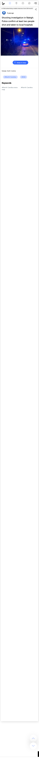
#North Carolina (10, 77)
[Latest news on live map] (4, 3)
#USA (23, 77)
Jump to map (21, 62)
